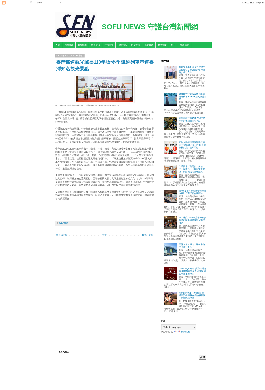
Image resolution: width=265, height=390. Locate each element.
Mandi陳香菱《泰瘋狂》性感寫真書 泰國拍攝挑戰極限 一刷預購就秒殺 (192, 295)
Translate (185, 332)
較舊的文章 (147, 235)
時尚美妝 (109, 45)
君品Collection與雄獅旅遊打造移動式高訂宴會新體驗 (192, 192)
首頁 (58, 45)
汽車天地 (122, 45)
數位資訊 (95, 45)
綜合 (173, 45)
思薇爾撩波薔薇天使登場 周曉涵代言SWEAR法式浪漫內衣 (192, 96)
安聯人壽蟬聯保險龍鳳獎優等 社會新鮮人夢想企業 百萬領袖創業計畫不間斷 (192, 145)
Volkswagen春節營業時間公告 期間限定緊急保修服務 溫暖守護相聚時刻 (192, 271)
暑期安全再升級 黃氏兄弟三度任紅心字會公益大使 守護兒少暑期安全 (192, 70)
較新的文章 (61, 235)
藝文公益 (149, 45)
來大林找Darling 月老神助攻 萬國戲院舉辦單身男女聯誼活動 (192, 220)
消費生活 (135, 45)
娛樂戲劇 (82, 45)
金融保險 (162, 45)
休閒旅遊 (69, 45)
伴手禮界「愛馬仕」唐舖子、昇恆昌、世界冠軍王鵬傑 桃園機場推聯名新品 (192, 169)
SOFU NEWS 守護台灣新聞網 (150, 27)
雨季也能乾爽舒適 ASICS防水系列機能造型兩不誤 (192, 119)
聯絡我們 (184, 45)
